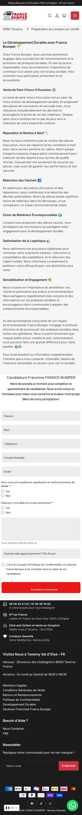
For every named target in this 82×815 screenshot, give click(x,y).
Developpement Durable (19, 704)
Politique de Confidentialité (21, 699)
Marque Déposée (56, 810)
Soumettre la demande (44, 589)
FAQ (5, 733)
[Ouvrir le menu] (75, 15)
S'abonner (69, 765)
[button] (11, 808)
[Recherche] (50, 15)
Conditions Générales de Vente (24, 690)
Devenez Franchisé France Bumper (27, 709)
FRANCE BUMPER (35, 810)
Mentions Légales (15, 685)
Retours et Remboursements (22, 695)
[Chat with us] (72, 805)
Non (8, 495)
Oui (8, 491)
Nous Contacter (13, 728)
